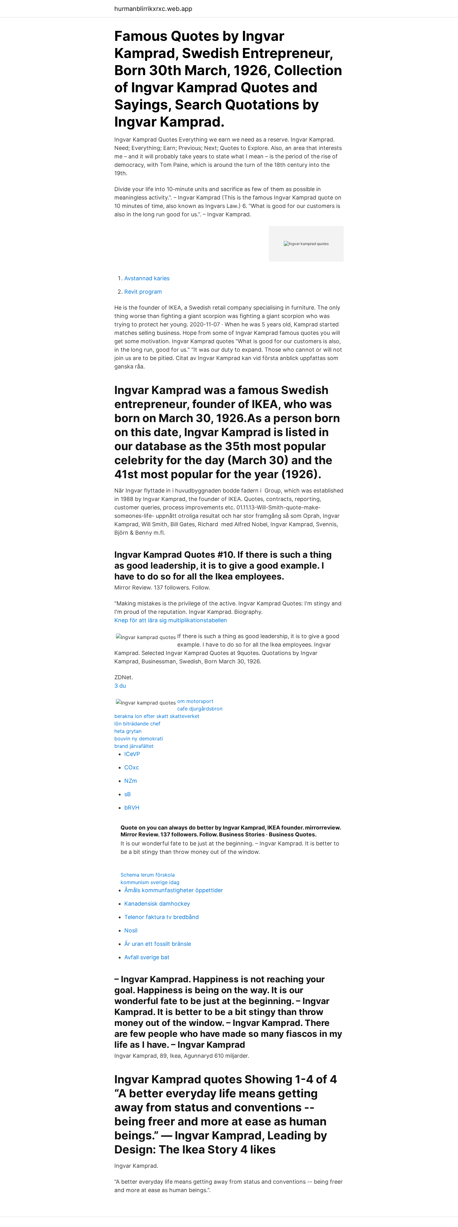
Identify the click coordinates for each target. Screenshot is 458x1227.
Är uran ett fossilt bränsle (157, 944)
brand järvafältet (134, 746)
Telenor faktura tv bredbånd (161, 917)
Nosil (130, 930)
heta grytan (127, 731)
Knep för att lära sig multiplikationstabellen (170, 620)
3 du (120, 685)
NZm (130, 780)
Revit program (143, 291)
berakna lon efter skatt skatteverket (156, 716)
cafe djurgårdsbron (199, 708)
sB (127, 794)
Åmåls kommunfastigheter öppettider (173, 890)
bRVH (131, 807)
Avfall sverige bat (146, 957)
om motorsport (195, 701)
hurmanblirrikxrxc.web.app (153, 9)
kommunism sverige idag (150, 882)
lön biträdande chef (137, 723)
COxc (131, 767)
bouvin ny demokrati (138, 738)
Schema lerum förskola (148, 875)
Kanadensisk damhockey (157, 903)
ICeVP (132, 754)
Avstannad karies (146, 278)
